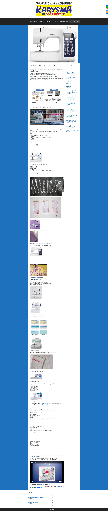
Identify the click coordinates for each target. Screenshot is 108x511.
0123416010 (48, 170)
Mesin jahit (32, 82)
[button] (33, 19)
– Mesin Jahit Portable (70, 71)
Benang (68, 79)
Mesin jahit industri (70, 105)
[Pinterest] (107, 8)
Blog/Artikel (66, 18)
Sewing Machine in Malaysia (74, 18)
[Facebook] (107, 5)
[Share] (107, 13)
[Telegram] (107, 10)
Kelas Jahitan (61, 18)
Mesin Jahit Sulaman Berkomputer (41, 23)
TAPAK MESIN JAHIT (70, 73)
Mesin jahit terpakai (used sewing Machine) (45, 21)
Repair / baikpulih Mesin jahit (33, 21)
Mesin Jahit (34, 69)
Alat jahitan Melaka (70, 114)
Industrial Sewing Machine (71, 109)
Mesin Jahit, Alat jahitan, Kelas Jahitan (54, 3)
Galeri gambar (55, 18)
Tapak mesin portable (71, 77)
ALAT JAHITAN (37, 18)
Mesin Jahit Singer (70, 97)
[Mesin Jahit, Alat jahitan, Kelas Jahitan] (54, 10)
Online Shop (50, 18)
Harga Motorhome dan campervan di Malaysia (54, 23)
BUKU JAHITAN (44, 18)
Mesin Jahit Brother (70, 96)
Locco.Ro (63, 486)
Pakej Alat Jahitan (70, 81)
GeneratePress (55, 509)
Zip (67, 82)
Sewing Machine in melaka (71, 118)
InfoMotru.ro (59, 486)
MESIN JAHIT (31, 18)
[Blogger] (107, 12)
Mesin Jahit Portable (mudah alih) (74, 21)
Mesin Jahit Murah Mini (71, 94)
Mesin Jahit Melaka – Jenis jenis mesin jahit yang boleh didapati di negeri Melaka (72, 111)
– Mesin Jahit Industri (70, 72)
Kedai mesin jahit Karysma (64, 21)
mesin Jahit (34, 257)
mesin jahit (50, 76)
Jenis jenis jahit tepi (31, 23)
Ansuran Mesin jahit (56, 21)
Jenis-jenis (31, 456)
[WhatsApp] (107, 7)
